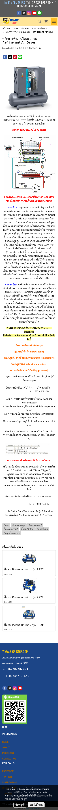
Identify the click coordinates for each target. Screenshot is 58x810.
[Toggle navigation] (54, 21)
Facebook (8, 771)
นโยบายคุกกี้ (21, 798)
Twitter (7, 776)
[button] (38, 21)
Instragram (9, 782)
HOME (5, 742)
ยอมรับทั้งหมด (36, 804)
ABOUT (6, 747)
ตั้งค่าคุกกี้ (19, 804)
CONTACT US (9, 758)
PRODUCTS (8, 753)
